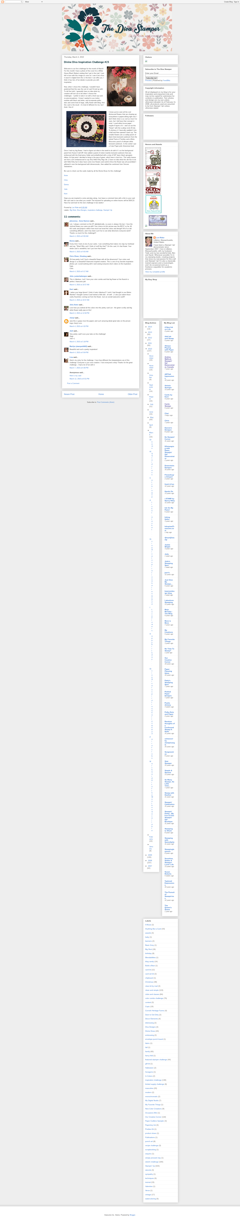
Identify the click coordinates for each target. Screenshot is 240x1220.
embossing (149, 1035)
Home (101, 394)
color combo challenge (154, 998)
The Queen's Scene (168, 907)
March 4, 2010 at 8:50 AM (79, 236)
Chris (66, 180)
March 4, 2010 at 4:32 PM (79, 326)
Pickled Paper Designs (168, 694)
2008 (150, 860)
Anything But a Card (153, 929)
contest (148, 1002)
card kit (148, 970)
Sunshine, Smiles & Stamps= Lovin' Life (169, 861)
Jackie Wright (167, 546)
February (151, 838)
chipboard (149, 978)
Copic (147, 1006)
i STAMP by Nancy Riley (170, 500)
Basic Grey (149, 945)
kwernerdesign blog (169, 592)
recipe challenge (151, 1145)
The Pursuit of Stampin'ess (169, 895)
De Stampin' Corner (170, 438)
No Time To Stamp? (169, 650)
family (147, 1051)
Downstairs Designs (169, 467)
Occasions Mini (151, 1113)
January (151, 848)
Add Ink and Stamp (169, 337)
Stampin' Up (107, 210)
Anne (66, 175)
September (151, 387)
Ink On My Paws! (169, 509)
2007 (150, 866)
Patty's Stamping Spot (169, 682)
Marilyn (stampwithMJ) (78, 346)
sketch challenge (151, 1162)
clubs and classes (152, 994)
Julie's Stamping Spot (169, 563)
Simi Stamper (168, 762)
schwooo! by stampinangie (170, 742)
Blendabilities (150, 957)
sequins (148, 1154)
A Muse (148, 925)
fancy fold (149, 1056)
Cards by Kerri (168, 396)
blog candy (149, 961)
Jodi (71, 331)
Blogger (132, 1215)
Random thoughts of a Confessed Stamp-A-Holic (170, 726)
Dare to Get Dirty (152, 1015)
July (151, 404)
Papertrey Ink (150, 1125)
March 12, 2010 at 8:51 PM (79, 379)
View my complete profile (155, 272)
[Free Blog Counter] (146, 61)
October (151, 376)
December (151, 357)
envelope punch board (154, 1039)
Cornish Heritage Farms (154, 1011)
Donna (66, 184)
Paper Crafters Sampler (154, 1121)
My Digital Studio (151, 1100)
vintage (148, 1195)
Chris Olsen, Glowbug (78, 256)
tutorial (148, 1182)
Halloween (149, 1068)
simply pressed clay (153, 1158)
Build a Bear (150, 966)
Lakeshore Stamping (169, 601)
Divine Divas (150, 1031)
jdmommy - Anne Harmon (80, 221)
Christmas (149, 982)
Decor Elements (151, 1019)
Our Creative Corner (168, 660)
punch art (149, 1141)
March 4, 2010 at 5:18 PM (79, 342)
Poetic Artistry (168, 704)
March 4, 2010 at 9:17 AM (79, 271)
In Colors (148, 1076)
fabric (147, 1043)
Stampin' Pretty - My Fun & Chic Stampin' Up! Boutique (169, 816)
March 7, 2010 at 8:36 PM (79, 368)
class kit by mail (151, 986)
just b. (167, 573)
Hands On (169, 491)
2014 (150, 327)
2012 (150, 338)
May (152, 417)
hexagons (149, 1072)
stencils (148, 1170)
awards (148, 933)
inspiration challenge (95, 210)
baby (147, 937)
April (151, 425)
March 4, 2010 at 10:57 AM (79, 285)
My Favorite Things (170, 640)
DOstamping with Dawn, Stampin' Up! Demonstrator (169, 452)
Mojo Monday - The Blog (169, 612)
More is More (168, 622)
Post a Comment (73, 383)
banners (148, 941)
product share (150, 1133)
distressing (149, 1023)
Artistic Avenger (168, 387)
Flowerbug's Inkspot (169, 476)
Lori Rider (160, 238)
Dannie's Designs (168, 429)
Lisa (71, 357)
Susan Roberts (168, 873)
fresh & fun (169, 484)
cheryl (72, 318)
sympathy (149, 1174)
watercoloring (150, 1199)
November (151, 367)
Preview (148, 80)
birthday (148, 953)
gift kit (147, 1064)
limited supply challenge (154, 1084)
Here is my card (75, 376)
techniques (149, 1178)
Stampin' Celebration (169, 803)
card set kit (149, 974)
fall (146, 1047)
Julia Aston (74, 305)
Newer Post (69, 394)
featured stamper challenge (156, 1060)
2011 (150, 343)
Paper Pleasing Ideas (168, 671)
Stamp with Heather (169, 794)
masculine (149, 1088)
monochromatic (151, 1096)
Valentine (148, 1186)
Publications (150, 1137)
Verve (147, 1190)
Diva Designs (82, 210)
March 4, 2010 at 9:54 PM (79, 352)
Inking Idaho (167, 518)
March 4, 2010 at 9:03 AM (79, 252)
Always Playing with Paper (169, 348)
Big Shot (73, 210)
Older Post (132, 394)
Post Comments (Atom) (105, 402)
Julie (65, 189)
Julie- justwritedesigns (78, 276)
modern (148, 1092)
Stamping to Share (169, 830)
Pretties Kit (149, 1129)
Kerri (65, 194)
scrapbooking (150, 1150)
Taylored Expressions (169, 883)
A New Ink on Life (169, 328)
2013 (150, 332)
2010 (150, 349)
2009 (150, 855)
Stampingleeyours (169, 850)
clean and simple (152, 990)
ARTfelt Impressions (169, 376)
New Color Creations (153, 1109)
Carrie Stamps (168, 405)
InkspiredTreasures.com (169, 528)
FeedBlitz (166, 80)
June (151, 412)
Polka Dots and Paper (169, 713)
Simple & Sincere (168, 771)
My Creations (169, 631)
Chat (167, 413)
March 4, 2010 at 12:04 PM (79, 313)
